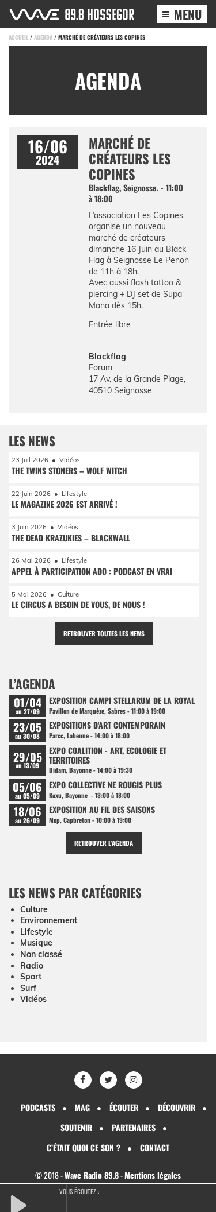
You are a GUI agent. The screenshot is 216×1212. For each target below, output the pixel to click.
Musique (36, 943)
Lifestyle (36, 932)
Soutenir (76, 1127)
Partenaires (134, 1127)
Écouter (123, 1107)
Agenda (43, 37)
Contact (154, 1147)
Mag (82, 1107)
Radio (31, 966)
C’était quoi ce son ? (83, 1147)
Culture (34, 909)
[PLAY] (37, 1204)
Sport (30, 976)
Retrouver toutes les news (104, 633)
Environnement (48, 920)
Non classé (41, 954)
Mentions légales (152, 1175)
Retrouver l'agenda (103, 842)
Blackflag (107, 356)
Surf (28, 988)
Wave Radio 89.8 (92, 1175)
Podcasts (38, 1107)
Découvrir (176, 1107)
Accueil (18, 37)
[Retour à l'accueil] (72, 14)
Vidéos (33, 999)
